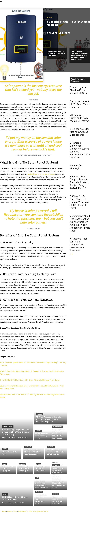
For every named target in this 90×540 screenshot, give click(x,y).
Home (4, 511)
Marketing (51, 447)
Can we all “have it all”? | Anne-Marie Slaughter (80, 104)
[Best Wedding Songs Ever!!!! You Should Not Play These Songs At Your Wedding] (16, 422)
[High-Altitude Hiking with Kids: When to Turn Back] (16, 490)
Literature (22, 464)
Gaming (55, 462)
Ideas (49, 17)
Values (9, 511)
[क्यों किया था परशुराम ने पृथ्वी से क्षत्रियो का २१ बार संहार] (42, 432)
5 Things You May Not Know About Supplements (79, 132)
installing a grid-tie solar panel (41, 174)
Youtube (57, 534)
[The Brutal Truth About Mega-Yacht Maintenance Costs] (42, 498)
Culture (55, 494)
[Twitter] (52, 530)
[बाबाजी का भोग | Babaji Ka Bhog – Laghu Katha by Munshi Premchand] (25, 467)
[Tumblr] (52, 527)
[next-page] (72, 254)
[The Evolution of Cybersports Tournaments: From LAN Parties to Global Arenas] (59, 467)
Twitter (57, 531)
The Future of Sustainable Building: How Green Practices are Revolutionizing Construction (79, 55)
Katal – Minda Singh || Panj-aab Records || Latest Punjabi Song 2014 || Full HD (79, 182)
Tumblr (57, 527)
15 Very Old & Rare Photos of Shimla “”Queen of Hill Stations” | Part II (80, 202)
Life (37, 478)
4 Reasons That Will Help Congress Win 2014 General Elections (78, 244)
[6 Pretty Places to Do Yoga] (10, 449)
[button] (88, 5)
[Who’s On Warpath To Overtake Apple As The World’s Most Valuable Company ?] (50, 414)
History (38, 431)
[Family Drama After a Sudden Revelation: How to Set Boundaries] (42, 482)
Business (40, 414)
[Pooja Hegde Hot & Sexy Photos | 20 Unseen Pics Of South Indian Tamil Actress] (58, 432)
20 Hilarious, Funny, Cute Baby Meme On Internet (79, 118)
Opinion (38, 464)
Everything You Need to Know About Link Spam (79, 90)
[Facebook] (52, 523)
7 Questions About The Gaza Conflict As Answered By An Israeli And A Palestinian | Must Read (80, 223)
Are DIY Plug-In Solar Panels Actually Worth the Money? (56, 53)
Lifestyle (56, 465)
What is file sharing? (76, 167)
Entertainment (8, 426)
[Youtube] (52, 534)
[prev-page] (71, 254)
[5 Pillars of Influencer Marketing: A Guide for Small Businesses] (33, 449)
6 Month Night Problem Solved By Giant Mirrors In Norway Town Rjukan (30, 380)
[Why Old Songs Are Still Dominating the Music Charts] (58, 498)
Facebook (58, 523)
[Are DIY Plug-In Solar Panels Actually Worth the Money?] (57, 42)
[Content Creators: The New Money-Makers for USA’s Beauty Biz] (56, 449)
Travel (5, 494)
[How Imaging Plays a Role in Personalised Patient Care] (8, 467)
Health (5, 449)
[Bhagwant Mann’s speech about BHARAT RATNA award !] (42, 467)
